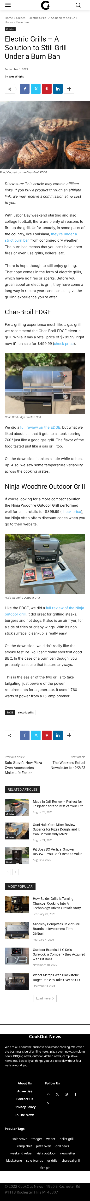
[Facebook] (25, 89)
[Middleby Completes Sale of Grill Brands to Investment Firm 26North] (17, 930)
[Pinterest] (47, 89)
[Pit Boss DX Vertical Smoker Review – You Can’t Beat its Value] (17, 855)
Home (9, 18)
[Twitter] (36, 89)
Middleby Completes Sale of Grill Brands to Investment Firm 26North (56, 929)
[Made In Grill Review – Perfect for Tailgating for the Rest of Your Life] (17, 807)
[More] (69, 89)
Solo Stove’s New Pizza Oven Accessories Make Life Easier (23, 768)
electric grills (26, 712)
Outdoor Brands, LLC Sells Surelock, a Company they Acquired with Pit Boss (59, 954)
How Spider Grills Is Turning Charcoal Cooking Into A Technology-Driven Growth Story (57, 903)
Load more (43, 998)
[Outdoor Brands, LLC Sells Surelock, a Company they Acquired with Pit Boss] (17, 956)
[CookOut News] (45, 5)
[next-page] (15, 872)
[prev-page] (8, 872)
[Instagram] (66, 1094)
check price (64, 343)
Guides (20, 18)
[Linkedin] (58, 89)
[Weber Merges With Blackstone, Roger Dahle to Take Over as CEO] (17, 981)
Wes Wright (16, 76)
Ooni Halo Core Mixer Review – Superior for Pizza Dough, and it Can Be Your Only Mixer (56, 829)
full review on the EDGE (40, 427)
